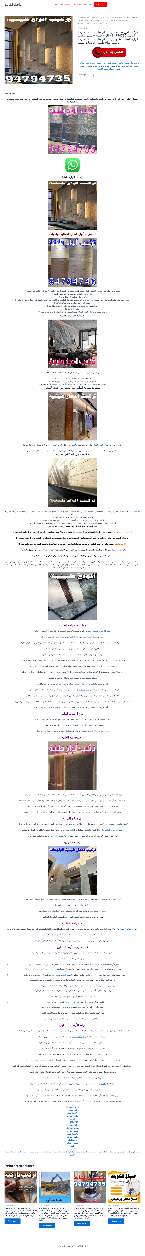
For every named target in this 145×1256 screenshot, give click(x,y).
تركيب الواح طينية (132, 63)
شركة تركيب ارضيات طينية (98, 66)
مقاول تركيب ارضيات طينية (121, 66)
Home (80, 17)
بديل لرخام (93, 520)
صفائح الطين (103, 445)
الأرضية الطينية (66, 975)
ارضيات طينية (22, 1152)
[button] (100, 4)
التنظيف (102, 1083)
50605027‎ (68, 4)
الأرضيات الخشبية (126, 929)
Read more (12, 1221)
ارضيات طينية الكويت (106, 69)
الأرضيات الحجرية (115, 899)
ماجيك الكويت (13, 4)
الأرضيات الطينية (99, 631)
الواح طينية (101, 63)
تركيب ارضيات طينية (115, 63)
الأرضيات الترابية (111, 830)
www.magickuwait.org (82, 4)
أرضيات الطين (133, 561)
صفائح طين (77, 315)
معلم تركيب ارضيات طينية (86, 1152)
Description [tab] (10, 93)
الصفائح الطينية (134, 511)
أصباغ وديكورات (131, 17)
